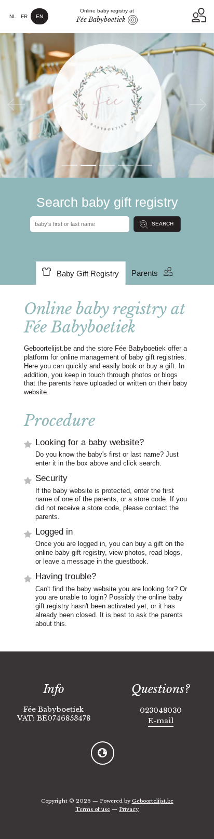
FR (24, 16)
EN (39, 16)
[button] (199, 15)
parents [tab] (144, 273)
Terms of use (92, 809)
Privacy (129, 809)
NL (12, 16)
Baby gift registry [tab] (88, 274)
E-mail (160, 720)
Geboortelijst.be (152, 800)
